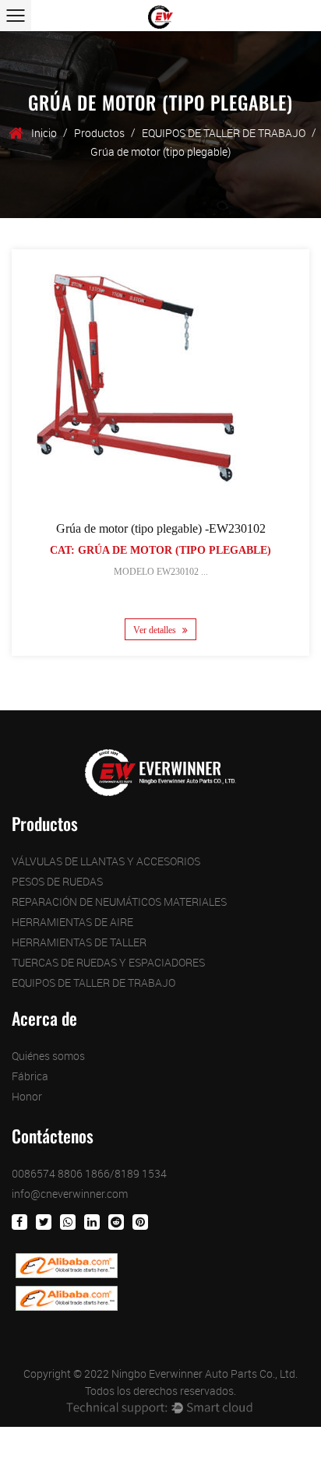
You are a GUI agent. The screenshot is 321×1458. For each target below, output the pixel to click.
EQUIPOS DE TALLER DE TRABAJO (223, 132)
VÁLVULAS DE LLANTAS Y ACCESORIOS (106, 861)
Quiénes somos (48, 1055)
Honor (27, 1096)
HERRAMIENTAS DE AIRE (72, 921)
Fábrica (30, 1076)
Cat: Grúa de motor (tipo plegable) (160, 550)
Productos (99, 132)
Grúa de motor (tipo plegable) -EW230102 (161, 528)
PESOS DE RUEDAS (57, 881)
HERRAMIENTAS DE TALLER (79, 942)
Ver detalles (155, 630)
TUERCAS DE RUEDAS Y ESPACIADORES (108, 962)
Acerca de (44, 1018)
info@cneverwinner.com (70, 1193)
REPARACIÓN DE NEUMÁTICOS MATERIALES (119, 901)
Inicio (44, 132)
